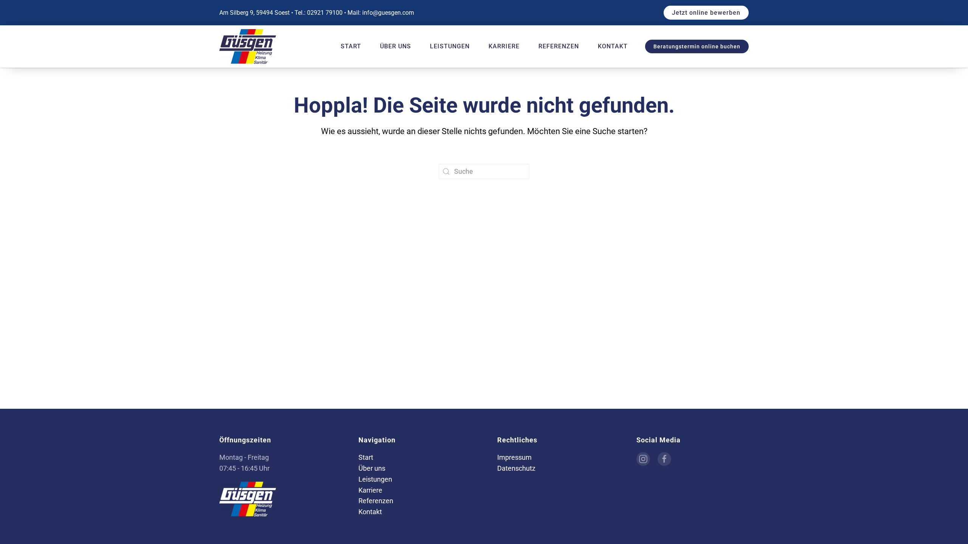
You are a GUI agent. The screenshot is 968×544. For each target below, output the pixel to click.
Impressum (514, 457)
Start (351, 46)
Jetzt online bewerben (706, 12)
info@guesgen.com (388, 12)
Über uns (395, 46)
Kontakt (613, 46)
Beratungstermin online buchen (696, 46)
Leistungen (375, 479)
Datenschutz (516, 468)
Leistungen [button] (450, 46)
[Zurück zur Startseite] (248, 46)
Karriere (504, 46)
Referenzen (558, 46)
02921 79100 (325, 12)
